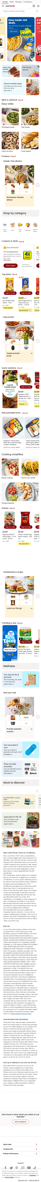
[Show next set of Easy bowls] (37, 341)
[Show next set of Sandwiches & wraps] (37, 596)
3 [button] (20, 238)
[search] (37, 11)
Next (36, 433)
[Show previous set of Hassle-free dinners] (3, 185)
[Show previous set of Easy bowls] (3, 341)
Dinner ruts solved (28, 478)
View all (20, 100)
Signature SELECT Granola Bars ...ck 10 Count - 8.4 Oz (9, 537)
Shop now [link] (6, 71)
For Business (28, 2)
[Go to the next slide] (36, 257)
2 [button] (17, 238)
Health (11, 2)
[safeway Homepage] (10, 6)
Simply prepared (8, 503)
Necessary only (22, 1180)
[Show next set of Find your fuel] (37, 716)
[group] (21, 39)
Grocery (5, 2)
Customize (32, 1175)
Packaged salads (8, 127)
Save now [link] (13, 31)
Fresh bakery (26, 151)
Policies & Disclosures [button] (10, 1154)
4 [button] (24, 238)
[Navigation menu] (3, 6)
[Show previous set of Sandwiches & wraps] (3, 596)
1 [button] (14, 238)
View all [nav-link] (25, 413)
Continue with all (34, 1180)
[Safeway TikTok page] (34, 1168)
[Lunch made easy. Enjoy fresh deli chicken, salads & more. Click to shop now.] (9, 389)
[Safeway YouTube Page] (29, 1168)
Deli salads (25, 127)
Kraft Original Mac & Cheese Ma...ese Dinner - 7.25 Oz (25, 303)
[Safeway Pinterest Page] (17, 1168)
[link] (8, 91)
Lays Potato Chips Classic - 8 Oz (9, 302)
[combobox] (20, 11)
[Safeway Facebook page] (6, 1168)
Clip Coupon (10, 265)
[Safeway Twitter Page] (11, 1168)
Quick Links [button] (7, 1144)
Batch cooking (7, 478)
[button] (34, 6)
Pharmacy (18, 2)
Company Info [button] (8, 1149)
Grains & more (7, 151)
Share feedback (20, 1122)
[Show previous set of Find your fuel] (3, 716)
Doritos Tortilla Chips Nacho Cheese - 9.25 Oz (25, 537)
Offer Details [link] (7, 260)
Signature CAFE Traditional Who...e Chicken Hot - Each (24, 396)
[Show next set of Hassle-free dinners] (37, 185)
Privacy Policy (9, 1177)
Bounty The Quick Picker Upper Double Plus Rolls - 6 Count (25, 651)
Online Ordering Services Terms (21, 1014)
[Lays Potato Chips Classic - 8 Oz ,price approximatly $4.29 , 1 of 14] (9, 295)
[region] (20, 1175)
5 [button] (27, 238)
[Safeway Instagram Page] (23, 1168)
